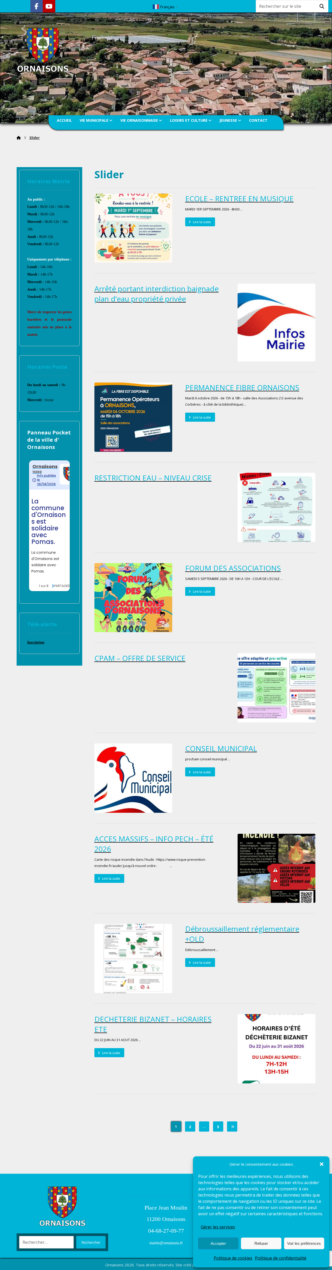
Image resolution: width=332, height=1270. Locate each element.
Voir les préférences (304, 1243)
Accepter (218, 1243)
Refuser (261, 1243)
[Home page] (19, 137)
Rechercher (90, 1242)
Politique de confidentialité (280, 1258)
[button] (321, 1164)
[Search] (322, 6)
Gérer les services (218, 1227)
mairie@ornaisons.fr (166, 1243)
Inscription (35, 642)
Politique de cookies (233, 1258)
